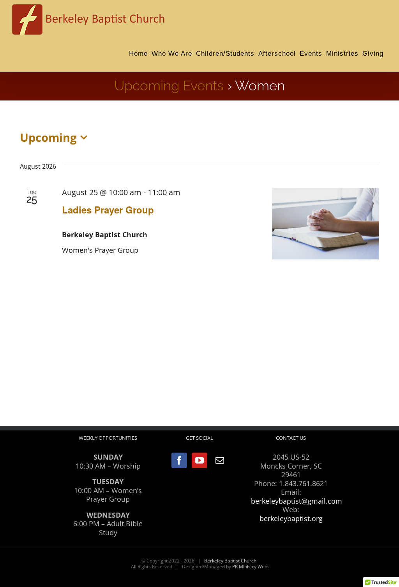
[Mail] (220, 460)
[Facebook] (179, 460)
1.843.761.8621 (303, 483)
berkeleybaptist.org (291, 518)
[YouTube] (199, 460)
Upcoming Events (169, 85)
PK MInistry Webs (251, 566)
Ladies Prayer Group (108, 209)
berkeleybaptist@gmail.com (296, 501)
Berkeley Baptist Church (230, 560)
